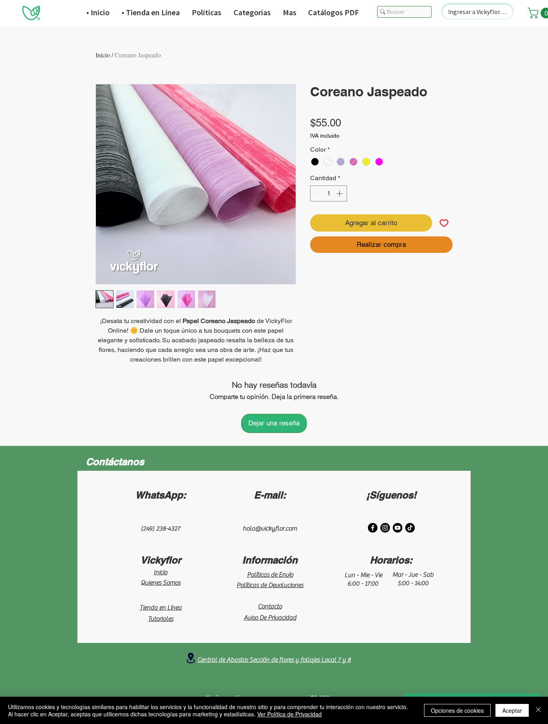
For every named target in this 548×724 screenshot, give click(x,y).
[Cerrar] (538, 710)
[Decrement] (317, 193)
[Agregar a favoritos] (444, 223)
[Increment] (340, 193)
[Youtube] (397, 528)
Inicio (102, 55)
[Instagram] (385, 528)
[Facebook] (373, 528)
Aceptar (512, 710)
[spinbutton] (329, 193)
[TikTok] (410, 528)
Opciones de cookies (457, 710)
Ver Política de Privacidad (289, 714)
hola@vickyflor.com (270, 528)
